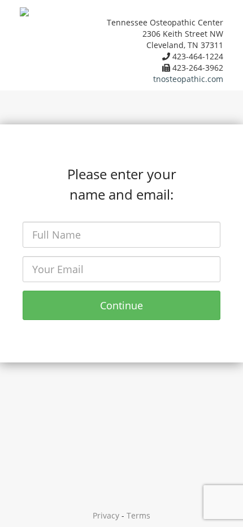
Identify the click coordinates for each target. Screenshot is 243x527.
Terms (138, 515)
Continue (121, 305)
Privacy (106, 515)
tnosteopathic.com (188, 79)
